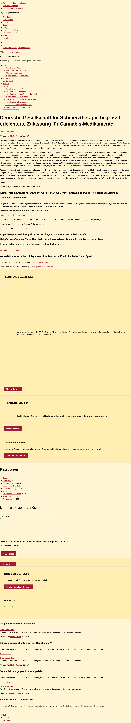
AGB (4, 715)
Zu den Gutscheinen (15, 456)
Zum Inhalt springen (10, 6)
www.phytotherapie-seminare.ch (12, 250)
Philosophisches (9, 496)
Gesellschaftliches (7, 131)
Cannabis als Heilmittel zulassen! (13, 215)
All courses (8, 564)
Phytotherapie (8, 499)
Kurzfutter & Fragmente (12, 489)
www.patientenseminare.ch (42, 267)
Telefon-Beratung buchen (18, 587)
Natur (5, 491)
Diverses (6, 481)
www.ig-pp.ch (44, 262)
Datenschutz (7, 717)
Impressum (7, 720)
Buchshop (6, 478)
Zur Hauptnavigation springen (14, 3)
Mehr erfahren (12, 389)
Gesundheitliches (9, 486)
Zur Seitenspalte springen (13, 8)
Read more (9, 554)
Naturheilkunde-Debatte (12, 494)
